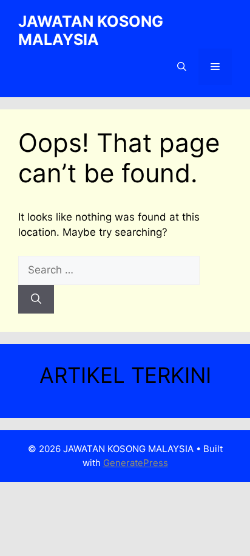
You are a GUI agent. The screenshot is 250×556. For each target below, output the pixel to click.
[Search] (36, 299)
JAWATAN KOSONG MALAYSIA (90, 30)
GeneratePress (135, 462)
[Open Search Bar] (181, 67)
